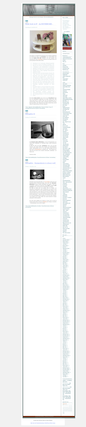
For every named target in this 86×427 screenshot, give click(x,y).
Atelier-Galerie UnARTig (67, 98)
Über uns (64, 61)
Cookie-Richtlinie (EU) (67, 57)
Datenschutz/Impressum (67, 58)
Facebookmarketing (66, 127)
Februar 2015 (65, 297)
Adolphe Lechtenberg (67, 85)
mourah (64, 177)
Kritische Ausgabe (66, 149)
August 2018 (65, 261)
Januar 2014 (65, 307)
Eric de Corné (65, 125)
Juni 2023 (64, 244)
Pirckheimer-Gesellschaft (67, 190)
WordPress (51, 416)
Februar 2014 (65, 306)
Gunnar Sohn (65, 139)
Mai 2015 (64, 293)
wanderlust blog (66, 220)
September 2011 (66, 338)
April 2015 (64, 294)
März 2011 (65, 347)
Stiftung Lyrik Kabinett (67, 207)
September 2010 (66, 355)
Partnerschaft (59, 417)
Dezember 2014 (66, 299)
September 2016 (66, 278)
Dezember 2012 (66, 320)
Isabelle (64, 380)
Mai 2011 (64, 344)
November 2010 (66, 352)
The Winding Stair (66, 215)
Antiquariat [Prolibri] (66, 89)
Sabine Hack (65, 201)
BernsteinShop (38, 149)
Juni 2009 (64, 376)
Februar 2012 (65, 331)
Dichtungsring (65, 118)
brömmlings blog (66, 109)
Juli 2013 (64, 313)
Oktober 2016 (65, 276)
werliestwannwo (66, 224)
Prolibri (64, 193)
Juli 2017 (64, 268)
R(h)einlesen (65, 196)
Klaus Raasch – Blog (66, 148)
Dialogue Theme (38, 417)
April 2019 (64, 258)
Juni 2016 (64, 282)
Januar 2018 (65, 265)
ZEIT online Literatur (66, 232)
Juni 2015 (64, 292)
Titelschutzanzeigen (66, 217)
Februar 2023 (65, 245)
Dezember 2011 (66, 334)
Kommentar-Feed (66, 68)
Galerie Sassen (65, 137)
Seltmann (64, 205)
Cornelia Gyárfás (66, 114)
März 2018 (65, 263)
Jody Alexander (66, 144)
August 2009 (65, 373)
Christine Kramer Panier (67, 113)
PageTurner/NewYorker (67, 189)
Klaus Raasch (65, 146)
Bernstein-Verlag (66, 102)
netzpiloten (65, 183)
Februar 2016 (65, 285)
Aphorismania (65, 92)
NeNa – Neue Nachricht (67, 182)
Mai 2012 (64, 328)
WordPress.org (65, 69)
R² (52, 107)
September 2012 (66, 324)
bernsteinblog (42, 108)
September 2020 (66, 248)
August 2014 (65, 300)
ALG (63, 88)
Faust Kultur (65, 128)
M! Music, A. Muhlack (67, 172)
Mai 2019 (64, 256)
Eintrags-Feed (65, 66)
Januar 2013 (65, 318)
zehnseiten (65, 229)
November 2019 (66, 252)
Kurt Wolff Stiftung (66, 151)
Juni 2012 (64, 327)
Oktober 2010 (65, 354)
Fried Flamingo (65, 135)
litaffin (64, 162)
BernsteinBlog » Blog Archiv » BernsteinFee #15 (67, 397)
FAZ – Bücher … (66, 130)
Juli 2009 (64, 375)
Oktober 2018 (65, 259)
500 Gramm (65, 83)
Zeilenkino (64, 231)
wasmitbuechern (66, 221)
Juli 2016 (64, 280)
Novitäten (39, 205)
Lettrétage (65, 158)
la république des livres (67, 152)
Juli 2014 (64, 301)
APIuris (64, 93)
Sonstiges (27, 108)
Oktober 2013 (65, 309)
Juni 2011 (64, 342)
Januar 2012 (65, 332)
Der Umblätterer (66, 117)
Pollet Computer (66, 191)
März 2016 (65, 283)
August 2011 (65, 339)
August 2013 (65, 311)
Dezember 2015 (66, 286)
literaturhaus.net (66, 169)
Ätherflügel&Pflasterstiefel (67, 99)
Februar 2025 (65, 241)
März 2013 (65, 316)
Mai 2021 (64, 247)
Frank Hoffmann (66, 134)
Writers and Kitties (66, 228)
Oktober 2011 (65, 337)
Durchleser (65, 120)
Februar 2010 (65, 365)
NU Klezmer (65, 184)
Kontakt (64, 60)
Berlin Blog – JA (66, 100)
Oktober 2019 (65, 254)
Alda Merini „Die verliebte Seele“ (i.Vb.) (67, 384)
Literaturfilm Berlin (66, 166)
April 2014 (64, 303)
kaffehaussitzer (66, 145)
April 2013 (64, 314)
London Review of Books (67, 170)
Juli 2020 (64, 249)
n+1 (63, 179)
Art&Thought (65, 95)
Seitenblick (65, 204)
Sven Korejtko (47, 181)
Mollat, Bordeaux (66, 176)
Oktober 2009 (65, 370)
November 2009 (66, 369)
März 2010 (65, 363)
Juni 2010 (64, 359)
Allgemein (30, 107)
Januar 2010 (65, 366)
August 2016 (65, 279)
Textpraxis (65, 211)
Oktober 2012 (65, 323)
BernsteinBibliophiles (37, 107)
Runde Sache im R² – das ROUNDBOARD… (39, 24)
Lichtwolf (64, 160)
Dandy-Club (65, 116)
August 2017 (65, 266)
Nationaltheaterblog (66, 180)
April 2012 (64, 330)
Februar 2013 (65, 317)
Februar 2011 (65, 348)
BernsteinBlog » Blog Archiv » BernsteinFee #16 (67, 392)
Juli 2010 (64, 358)
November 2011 (66, 335)
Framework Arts (66, 132)
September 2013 (66, 310)
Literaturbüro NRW (66, 165)
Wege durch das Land (67, 222)
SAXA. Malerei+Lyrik (66, 203)
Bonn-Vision (65, 105)
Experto (48, 417)
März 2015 (65, 296)
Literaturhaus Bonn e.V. (67, 167)
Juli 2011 (64, 341)
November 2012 (66, 321)
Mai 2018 (64, 262)
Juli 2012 (64, 325)
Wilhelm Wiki (65, 225)
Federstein (65, 131)
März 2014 (65, 304)
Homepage (40, 59)
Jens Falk (64, 142)
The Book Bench (66, 213)
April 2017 (64, 272)
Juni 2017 (64, 269)
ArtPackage (65, 96)
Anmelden (64, 65)
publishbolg (65, 194)
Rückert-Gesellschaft (67, 200)
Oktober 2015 (65, 289)
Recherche (65, 198)
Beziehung (53, 417)
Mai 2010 (64, 361)
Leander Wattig (65, 156)
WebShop (45, 201)
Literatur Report (66, 163)
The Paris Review (66, 214)
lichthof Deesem (66, 159)
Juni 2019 (64, 255)
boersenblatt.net (66, 103)
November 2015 (66, 287)
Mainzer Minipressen (66, 174)
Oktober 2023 (65, 242)
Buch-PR (64, 110)
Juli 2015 (64, 290)
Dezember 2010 (66, 351)
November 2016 (66, 275)
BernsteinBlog (49, 12)
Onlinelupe (65, 186)
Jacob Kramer (65, 141)
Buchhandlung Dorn (66, 111)
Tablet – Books (65, 210)
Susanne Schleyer (66, 208)
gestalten (64, 138)
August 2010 (65, 356)
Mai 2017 (64, 270)
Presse (50, 107)
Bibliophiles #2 (30, 114)
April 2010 (64, 362)
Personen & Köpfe (44, 107)
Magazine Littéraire (66, 173)
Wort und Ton (65, 227)
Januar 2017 (65, 273)
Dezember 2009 (66, 368)
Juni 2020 (64, 251)
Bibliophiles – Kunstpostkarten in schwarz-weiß (40, 163)
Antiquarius (65, 90)
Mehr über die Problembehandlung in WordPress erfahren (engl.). (43, 423)
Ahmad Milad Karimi (66, 86)
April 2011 (64, 345)
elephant (64, 124)
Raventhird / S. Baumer (67, 197)
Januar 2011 (65, 349)
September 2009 (66, 372)
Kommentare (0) (33, 108)
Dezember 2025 (66, 239)
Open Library (65, 187)
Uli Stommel (65, 218)
